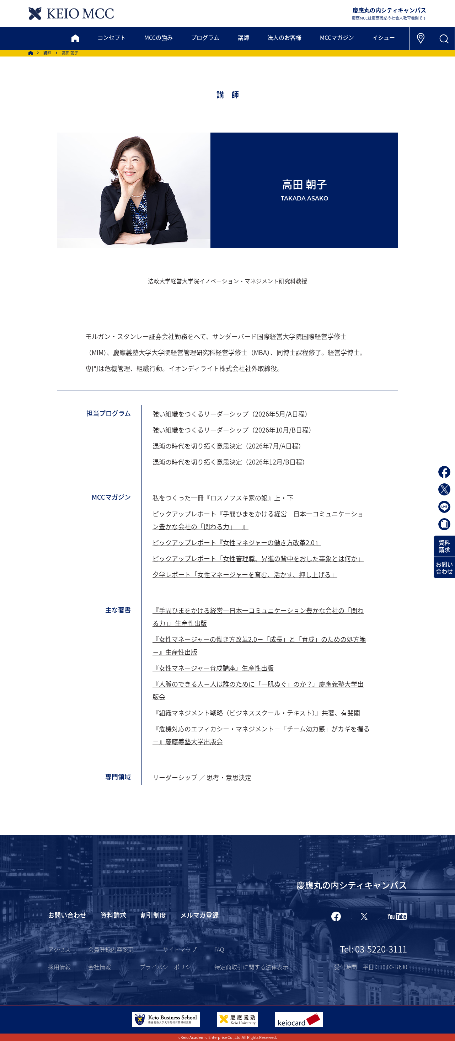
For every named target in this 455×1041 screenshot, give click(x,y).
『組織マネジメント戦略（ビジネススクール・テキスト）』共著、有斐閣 (256, 712)
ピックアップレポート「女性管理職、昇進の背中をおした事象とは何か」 (258, 558)
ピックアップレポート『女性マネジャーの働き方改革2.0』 (236, 542)
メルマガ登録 (199, 914)
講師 (243, 37)
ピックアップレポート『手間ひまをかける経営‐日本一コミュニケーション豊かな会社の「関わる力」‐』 (258, 520)
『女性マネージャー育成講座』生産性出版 (213, 667)
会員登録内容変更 (111, 949)
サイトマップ (179, 949)
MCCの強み (158, 37)
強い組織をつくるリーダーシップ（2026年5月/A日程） (231, 413)
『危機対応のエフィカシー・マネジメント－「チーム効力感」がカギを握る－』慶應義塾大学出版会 (261, 735)
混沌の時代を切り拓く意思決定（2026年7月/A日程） (228, 445)
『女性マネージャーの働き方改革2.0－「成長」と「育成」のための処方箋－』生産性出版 (259, 645)
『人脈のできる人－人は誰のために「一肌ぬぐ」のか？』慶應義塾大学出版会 (258, 690)
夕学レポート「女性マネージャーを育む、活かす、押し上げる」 (244, 574)
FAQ (219, 949)
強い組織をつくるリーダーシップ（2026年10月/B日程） (233, 429)
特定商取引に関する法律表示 (251, 966)
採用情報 (59, 966)
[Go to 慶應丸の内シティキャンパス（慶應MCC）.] (30, 53)
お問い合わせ (444, 567)
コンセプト (111, 37)
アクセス (59, 949)
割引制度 (153, 914)
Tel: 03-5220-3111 (373, 949)
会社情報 (99, 966)
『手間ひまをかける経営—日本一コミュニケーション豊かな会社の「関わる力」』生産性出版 (258, 617)
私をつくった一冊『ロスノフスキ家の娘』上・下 (222, 497)
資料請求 (444, 546)
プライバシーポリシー (168, 966)
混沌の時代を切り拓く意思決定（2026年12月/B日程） (230, 461)
